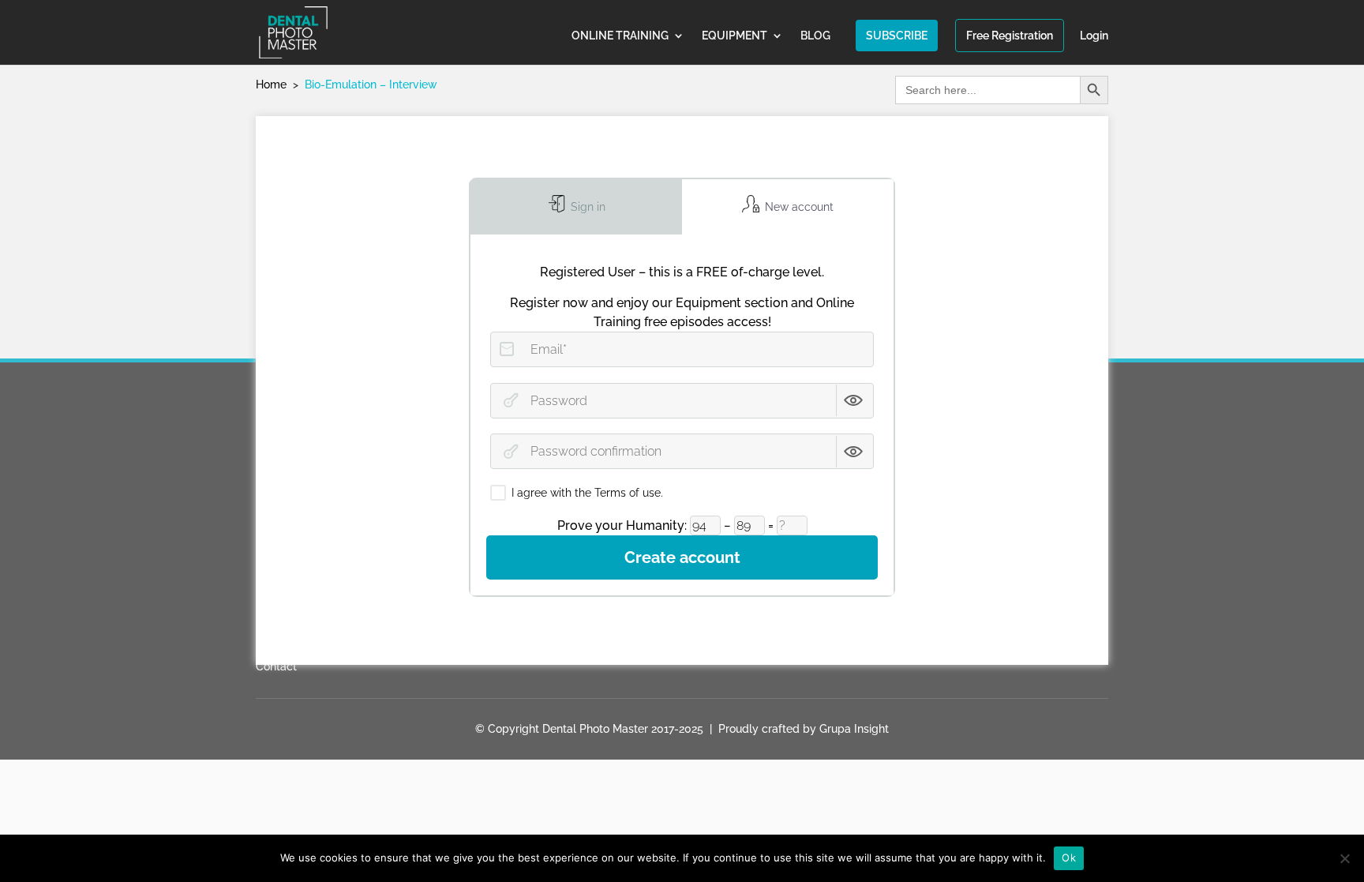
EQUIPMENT (734, 36)
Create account (682, 557)
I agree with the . (587, 492)
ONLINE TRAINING (620, 36)
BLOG (815, 36)
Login (1094, 36)
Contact (276, 666)
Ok (1069, 857)
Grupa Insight (854, 728)
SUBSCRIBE (896, 35)
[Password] (510, 400)
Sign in (586, 207)
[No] (1344, 858)
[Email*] (506, 349)
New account (798, 207)
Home (271, 84)
